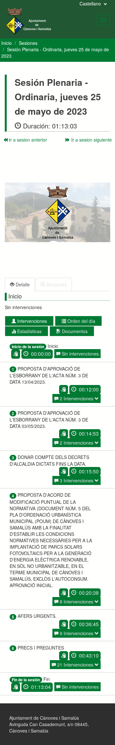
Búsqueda (56, 284)
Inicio (6, 43)
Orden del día (80, 321)
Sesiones (28, 43)
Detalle (22, 284)
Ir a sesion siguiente (91, 139)
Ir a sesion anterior (27, 139)
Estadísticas (29, 331)
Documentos (74, 331)
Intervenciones (31, 321)
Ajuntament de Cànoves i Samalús (44, 718)
